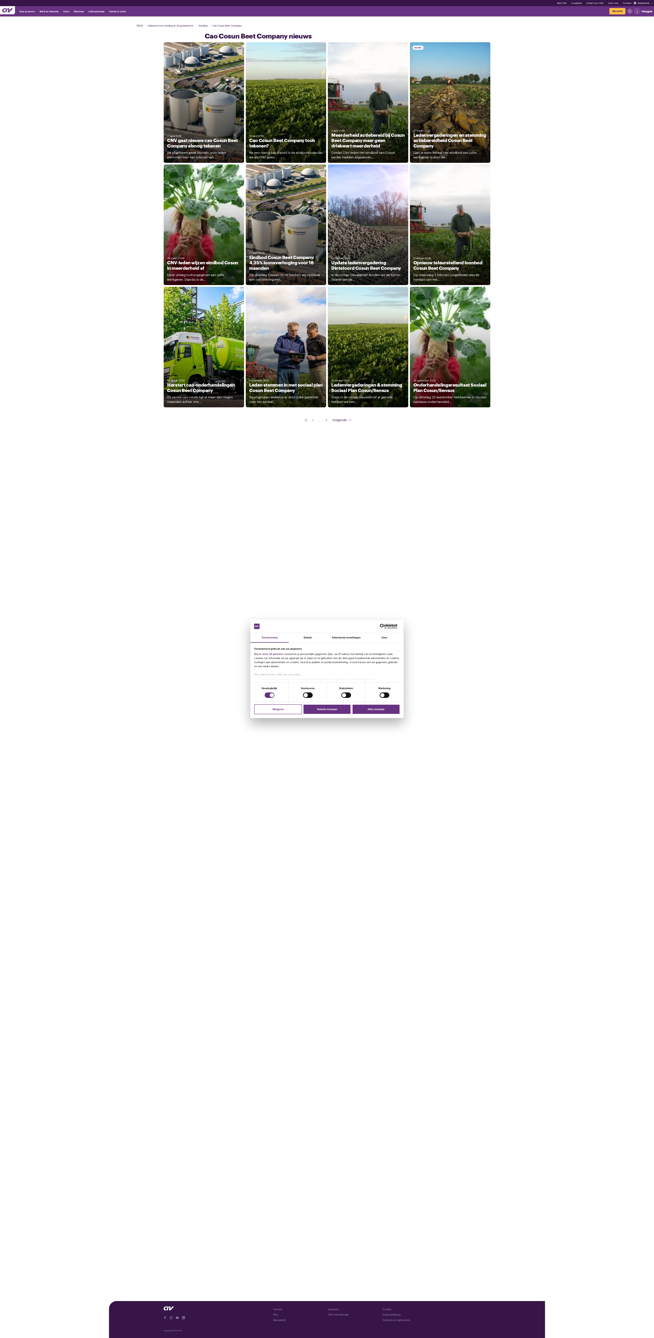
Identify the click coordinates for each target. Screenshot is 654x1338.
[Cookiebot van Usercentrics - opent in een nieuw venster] (385, 626)
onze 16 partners (273, 654)
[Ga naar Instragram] (171, 1318)
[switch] (308, 695)
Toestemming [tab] (269, 637)
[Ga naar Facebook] (165, 1318)
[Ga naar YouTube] (177, 1318)
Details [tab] (308, 637)
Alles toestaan (376, 709)
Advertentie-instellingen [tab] (346, 637)
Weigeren (278, 709)
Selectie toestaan (327, 709)
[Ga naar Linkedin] (183, 1318)
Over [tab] (384, 637)
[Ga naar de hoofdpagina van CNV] (7, 10)
